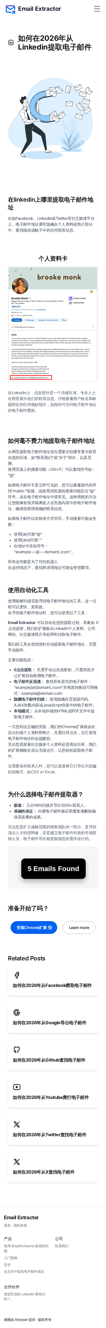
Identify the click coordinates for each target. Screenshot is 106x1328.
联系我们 (61, 1246)
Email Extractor (21, 1217)
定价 (7, 1264)
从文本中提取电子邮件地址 (24, 1271)
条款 (7, 1225)
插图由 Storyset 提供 (19, 1319)
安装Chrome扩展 (32, 927)
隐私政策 (20, 1225)
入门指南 (10, 1258)
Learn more (79, 927)
